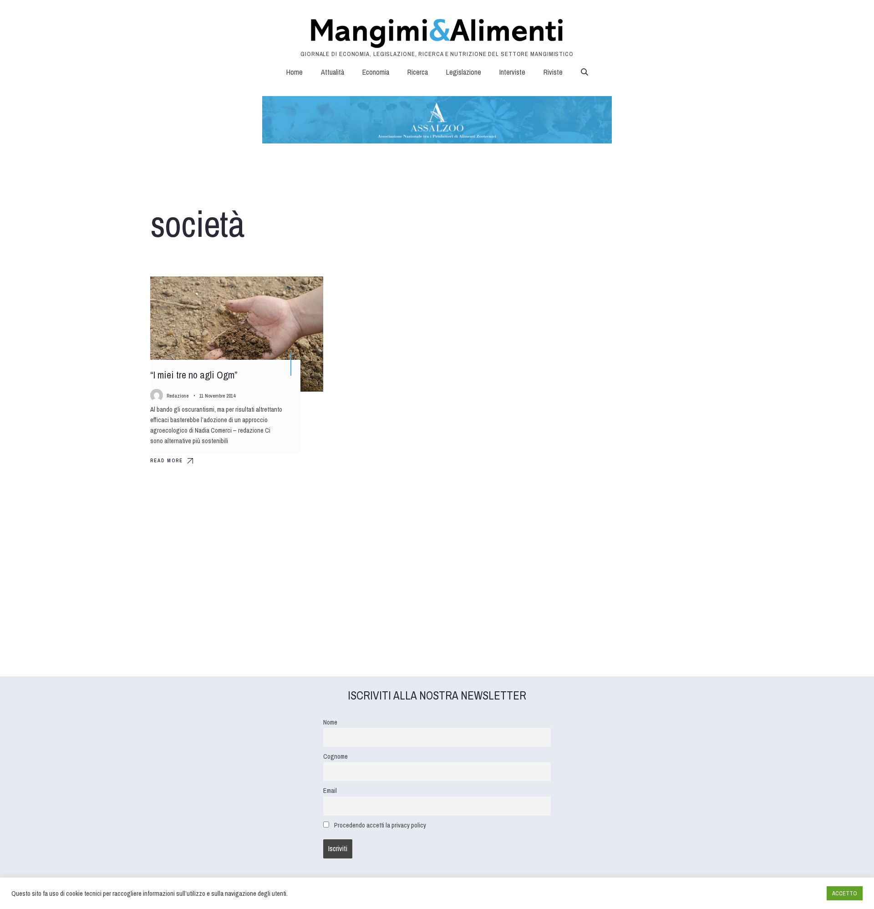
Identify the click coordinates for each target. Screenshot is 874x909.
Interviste (512, 72)
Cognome (335, 756)
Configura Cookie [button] (797, 893)
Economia (375, 72)
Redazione (177, 396)
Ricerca (417, 72)
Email (330, 790)
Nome (330, 722)
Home (294, 72)
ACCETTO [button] (844, 893)
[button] (584, 71)
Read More (166, 460)
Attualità (332, 72)
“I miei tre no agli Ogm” (193, 375)
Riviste (553, 72)
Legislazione (463, 72)
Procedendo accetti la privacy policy (380, 825)
